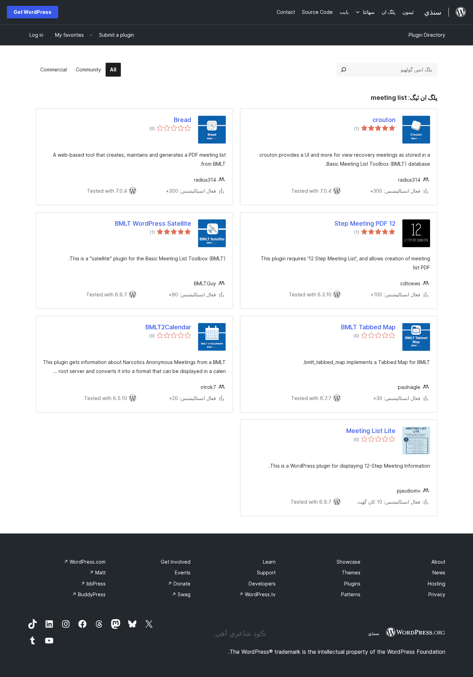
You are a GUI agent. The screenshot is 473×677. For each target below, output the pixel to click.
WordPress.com (85, 562)
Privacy (436, 594)
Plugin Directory (427, 35)
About (438, 562)
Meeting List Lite (370, 430)
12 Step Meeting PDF (364, 223)
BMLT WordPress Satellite (153, 223)
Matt (97, 572)
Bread (182, 119)
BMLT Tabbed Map (368, 327)
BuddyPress (89, 594)
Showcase (348, 562)
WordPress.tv (257, 594)
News (438, 572)
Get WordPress (33, 12)
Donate (179, 584)
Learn (269, 562)
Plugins (352, 584)
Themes (351, 572)
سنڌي (373, 633)
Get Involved (175, 562)
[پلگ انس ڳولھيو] (343, 70)
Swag (181, 594)
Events (182, 572)
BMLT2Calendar (168, 327)
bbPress (93, 584)
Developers (262, 584)
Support (266, 572)
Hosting (436, 584)
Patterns (350, 594)
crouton (384, 119)
